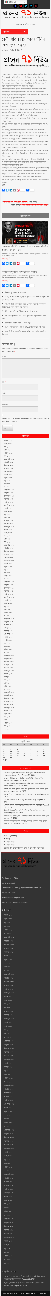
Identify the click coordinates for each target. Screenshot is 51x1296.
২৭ (30, 755)
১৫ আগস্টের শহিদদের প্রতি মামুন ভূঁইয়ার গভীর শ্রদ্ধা (20, 799)
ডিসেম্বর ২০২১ (9, 588)
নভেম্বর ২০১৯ (8, 664)
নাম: (3, 382)
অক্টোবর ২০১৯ (8, 668)
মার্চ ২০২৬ (7, 456)
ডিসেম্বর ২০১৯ (9, 661)
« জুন (5, 760)
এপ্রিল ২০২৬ (8, 453)
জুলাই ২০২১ (8, 603)
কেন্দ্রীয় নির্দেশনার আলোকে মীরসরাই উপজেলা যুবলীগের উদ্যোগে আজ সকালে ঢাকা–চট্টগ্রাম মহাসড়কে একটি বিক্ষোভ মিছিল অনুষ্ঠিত (24, 277)
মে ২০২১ (7, 609)
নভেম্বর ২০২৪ (8, 499)
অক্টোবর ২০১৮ (8, 704)
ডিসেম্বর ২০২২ (9, 551)
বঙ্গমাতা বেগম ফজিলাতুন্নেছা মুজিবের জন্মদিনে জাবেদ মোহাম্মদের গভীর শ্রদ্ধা (26, 815)
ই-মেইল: (4, 393)
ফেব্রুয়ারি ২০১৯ (9, 692)
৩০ (4, 757)
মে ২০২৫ (7, 484)
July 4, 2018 (16, 50)
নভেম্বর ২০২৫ (8, 468)
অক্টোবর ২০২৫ (8, 471)
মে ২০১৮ (7, 720)
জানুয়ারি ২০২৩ (8, 548)
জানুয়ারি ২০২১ (8, 622)
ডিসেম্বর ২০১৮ (9, 698)
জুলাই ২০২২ (8, 566)
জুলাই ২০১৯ (8, 677)
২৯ (44, 755)
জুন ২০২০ (7, 643)
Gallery (7, 839)
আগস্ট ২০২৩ (8, 530)
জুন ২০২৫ (7, 480)
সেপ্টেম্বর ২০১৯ (9, 671)
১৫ (44, 751)
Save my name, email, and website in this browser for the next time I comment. (25, 419)
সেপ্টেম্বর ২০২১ (9, 597)
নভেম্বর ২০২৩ (8, 520)
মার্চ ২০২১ (7, 615)
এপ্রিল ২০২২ (8, 576)
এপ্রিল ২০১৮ (8, 723)
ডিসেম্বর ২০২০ (9, 625)
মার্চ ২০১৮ (7, 726)
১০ (11, 751)
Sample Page (9, 842)
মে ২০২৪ (7, 517)
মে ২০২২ (7, 572)
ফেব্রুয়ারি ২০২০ (9, 655)
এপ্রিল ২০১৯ (8, 686)
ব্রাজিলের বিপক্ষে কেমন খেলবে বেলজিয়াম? (15, 202)
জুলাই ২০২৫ (8, 477)
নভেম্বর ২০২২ (8, 554)
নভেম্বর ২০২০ (8, 628)
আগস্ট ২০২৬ (8, 441)
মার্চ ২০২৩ (7, 542)
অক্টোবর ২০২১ (8, 594)
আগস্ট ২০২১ (8, 600)
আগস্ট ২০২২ (8, 563)
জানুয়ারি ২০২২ (8, 585)
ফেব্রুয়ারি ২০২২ (9, 582)
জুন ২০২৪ (7, 514)
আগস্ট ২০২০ (8, 637)
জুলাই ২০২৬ (8, 444)
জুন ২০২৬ (7, 447)
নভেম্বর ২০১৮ (8, 701)
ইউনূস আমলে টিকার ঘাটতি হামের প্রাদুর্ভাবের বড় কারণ (22, 311)
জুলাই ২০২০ (8, 640)
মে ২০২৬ (7, 450)
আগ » (31, 760)
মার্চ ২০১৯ (7, 689)
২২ (44, 753)
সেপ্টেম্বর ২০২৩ (9, 527)
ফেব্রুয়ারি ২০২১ (9, 619)
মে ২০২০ (7, 646)
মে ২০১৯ (7, 683)
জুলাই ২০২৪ (8, 511)
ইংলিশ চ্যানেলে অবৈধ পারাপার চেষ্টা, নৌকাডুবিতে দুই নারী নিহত (25, 327)
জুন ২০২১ (7, 606)
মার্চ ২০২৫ (7, 487)
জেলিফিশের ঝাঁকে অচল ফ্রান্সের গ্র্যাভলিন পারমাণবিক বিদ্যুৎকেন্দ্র (23, 805)
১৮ (18, 753)
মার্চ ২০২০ (7, 652)
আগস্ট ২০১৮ (8, 711)
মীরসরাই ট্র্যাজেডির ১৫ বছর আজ (15, 292)
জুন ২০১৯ (7, 680)
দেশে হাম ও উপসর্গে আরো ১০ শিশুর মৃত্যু (17, 323)
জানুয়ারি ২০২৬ (8, 462)
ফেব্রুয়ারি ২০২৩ (9, 545)
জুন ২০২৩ (7, 536)
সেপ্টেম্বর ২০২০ (9, 634)
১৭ (11, 753)
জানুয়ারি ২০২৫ (8, 493)
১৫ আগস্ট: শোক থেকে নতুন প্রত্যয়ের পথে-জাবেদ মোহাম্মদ (22, 794)
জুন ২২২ (6, 729)
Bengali (12, 2)
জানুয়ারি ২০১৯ (8, 695)
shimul (5, 50)
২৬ (24, 755)
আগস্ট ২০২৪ (8, 508)
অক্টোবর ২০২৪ (8, 502)
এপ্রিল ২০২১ (8, 612)
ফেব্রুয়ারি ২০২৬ (9, 459)
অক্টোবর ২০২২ (8, 557)
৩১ (11, 757)
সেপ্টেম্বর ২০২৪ (9, 505)
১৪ (37, 751)
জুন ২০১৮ (7, 717)
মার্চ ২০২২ (7, 579)
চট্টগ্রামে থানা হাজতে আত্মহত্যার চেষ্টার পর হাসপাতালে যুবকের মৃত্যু (24, 848)
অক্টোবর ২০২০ (8, 631)
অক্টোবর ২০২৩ (8, 523)
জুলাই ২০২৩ (8, 533)
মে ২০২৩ (7, 539)
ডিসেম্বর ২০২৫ (9, 465)
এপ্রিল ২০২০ (8, 649)
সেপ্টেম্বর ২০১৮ (9, 707)
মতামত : (4, 356)
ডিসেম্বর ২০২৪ (9, 496)
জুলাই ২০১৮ (8, 714)
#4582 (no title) (10, 836)
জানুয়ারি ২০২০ (8, 658)
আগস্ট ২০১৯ (8, 674)
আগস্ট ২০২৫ (8, 474)
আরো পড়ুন (5, 258)
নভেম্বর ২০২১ (8, 591)
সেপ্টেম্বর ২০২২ (9, 560)
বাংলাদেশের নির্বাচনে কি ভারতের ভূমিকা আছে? (34, 205)
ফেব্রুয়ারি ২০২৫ (9, 490)
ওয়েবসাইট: (5, 404)
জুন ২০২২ (7, 569)
